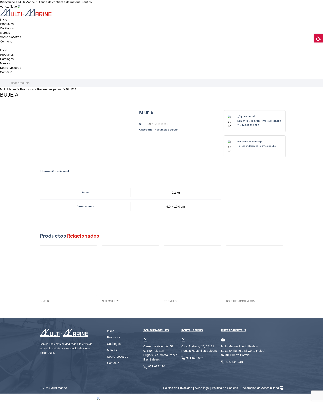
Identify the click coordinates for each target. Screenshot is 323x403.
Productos (7, 24)
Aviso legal (202, 388)
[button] (318, 38)
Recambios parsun (49, 89)
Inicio (3, 19)
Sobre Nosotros (10, 37)
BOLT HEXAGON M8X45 (240, 301)
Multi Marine (8, 89)
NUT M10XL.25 (110, 301)
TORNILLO (170, 301)
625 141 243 (234, 362)
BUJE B (44, 301)
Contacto (6, 41)
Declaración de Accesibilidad (259, 388)
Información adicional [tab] (54, 171)
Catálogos (7, 28)
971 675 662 (194, 358)
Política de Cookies (225, 388)
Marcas (5, 32)
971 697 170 (156, 366)
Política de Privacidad (178, 388)
